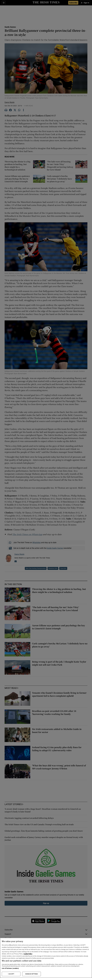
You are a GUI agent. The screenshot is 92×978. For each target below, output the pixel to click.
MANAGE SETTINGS (31, 974)
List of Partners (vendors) (10, 968)
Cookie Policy (28, 954)
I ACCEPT (11, 974)
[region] (46, 958)
